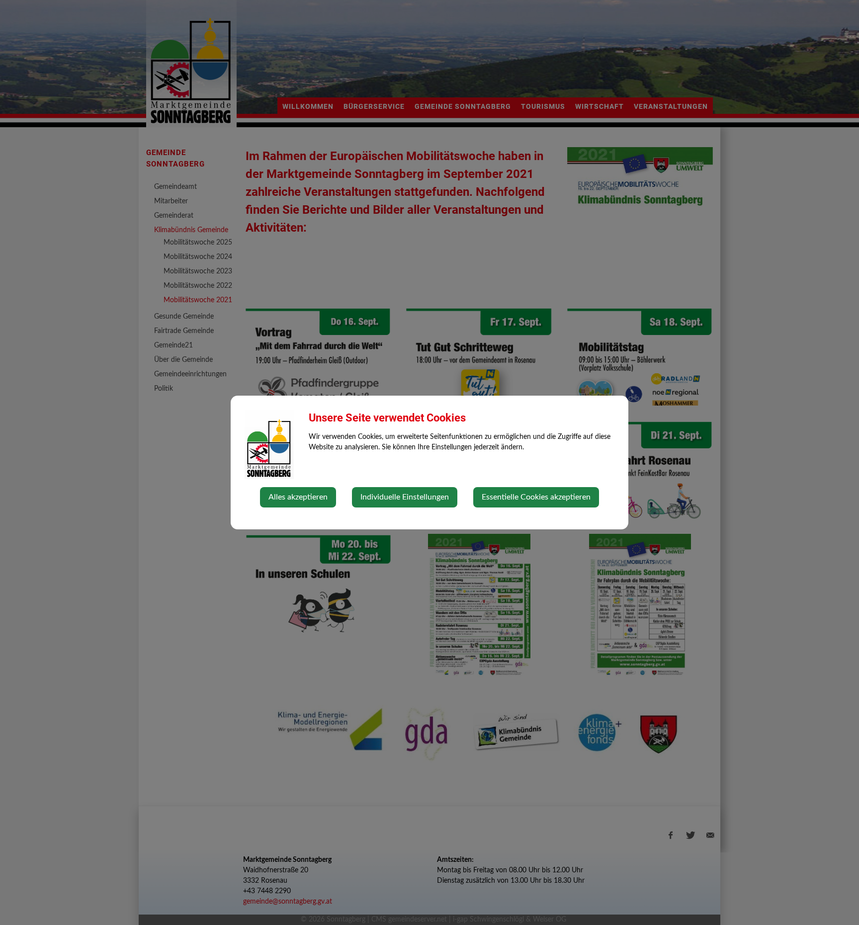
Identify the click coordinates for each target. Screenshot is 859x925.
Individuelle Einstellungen (404, 497)
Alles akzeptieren (298, 497)
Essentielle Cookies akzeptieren (536, 497)
